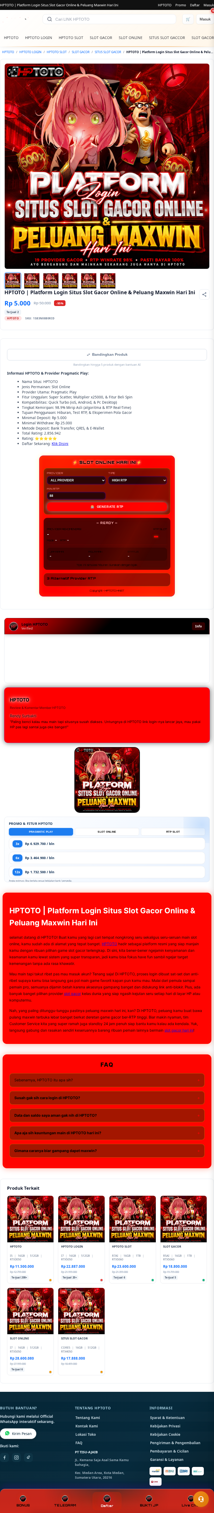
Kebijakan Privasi (165, 1426)
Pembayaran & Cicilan (169, 1451)
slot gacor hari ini (178, 1030)
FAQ (78, 1442)
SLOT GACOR (101, 37)
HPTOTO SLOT (71, 37)
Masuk (209, 5)
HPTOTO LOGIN (38, 37)
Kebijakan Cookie (165, 1434)
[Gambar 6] (107, 280)
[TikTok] (28, 1457)
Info (198, 626)
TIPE (111, 473)
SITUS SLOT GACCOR (167, 37)
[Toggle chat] (201, 1499)
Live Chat (191, 1505)
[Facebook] (4, 1457)
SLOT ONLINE (130, 37)
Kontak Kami (86, 1426)
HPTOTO (164, 5)
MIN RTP (53, 488)
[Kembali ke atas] (202, 1486)
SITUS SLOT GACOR (108, 52)
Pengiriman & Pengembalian (175, 1442)
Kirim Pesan (22, 1433)
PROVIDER (55, 473)
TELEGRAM (65, 1505)
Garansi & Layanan (166, 1459)
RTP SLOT (173, 831)
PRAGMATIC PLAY (41, 831)
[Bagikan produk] (204, 294)
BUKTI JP (149, 1505)
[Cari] (49, 19)
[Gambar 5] (88, 280)
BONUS (23, 1505)
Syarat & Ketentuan (167, 1417)
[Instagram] (16, 1457)
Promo (180, 5)
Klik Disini (60, 443)
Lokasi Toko (85, 1434)
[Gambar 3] (51, 280)
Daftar (195, 5)
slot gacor (72, 993)
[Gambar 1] (12, 280)
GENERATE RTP (107, 507)
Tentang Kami (87, 1417)
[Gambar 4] (69, 280)
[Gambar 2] (31, 280)
